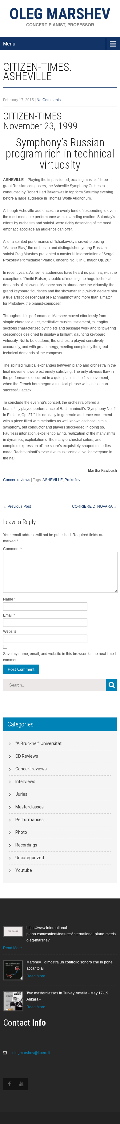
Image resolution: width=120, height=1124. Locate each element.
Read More (12, 948)
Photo (21, 832)
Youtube (23, 870)
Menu (9, 43)
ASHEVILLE (52, 480)
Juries (21, 794)
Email (9, 615)
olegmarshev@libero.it (30, 1053)
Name (9, 599)
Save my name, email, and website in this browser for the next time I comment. (59, 657)
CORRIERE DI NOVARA (94, 506)
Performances (29, 819)
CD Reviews (26, 756)
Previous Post (17, 506)
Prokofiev (72, 480)
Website (10, 631)
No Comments (49, 100)
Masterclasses (29, 806)
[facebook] (9, 1084)
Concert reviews (16, 480)
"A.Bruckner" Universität (38, 743)
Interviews (25, 781)
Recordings (26, 844)
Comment (12, 549)
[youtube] (21, 1084)
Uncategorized (29, 857)
